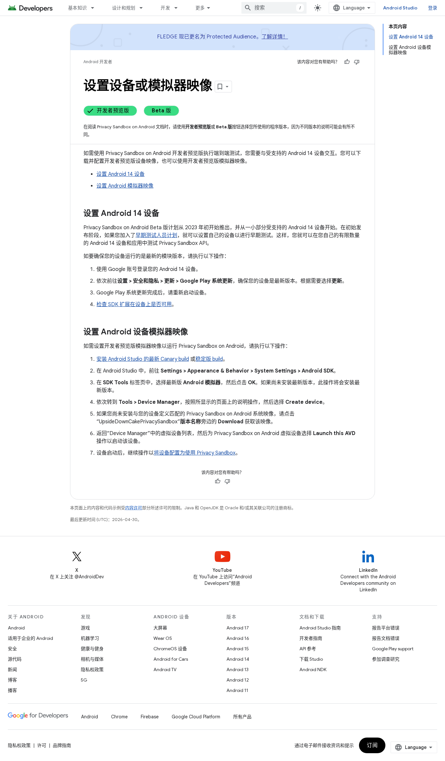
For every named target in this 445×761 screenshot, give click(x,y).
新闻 (12, 669)
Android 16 (237, 638)
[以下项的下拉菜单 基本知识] (95, 8)
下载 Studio (311, 659)
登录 (433, 8)
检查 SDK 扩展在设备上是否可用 (134, 304)
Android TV (165, 669)
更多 (200, 8)
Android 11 (237, 690)
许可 (41, 745)
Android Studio (400, 8)
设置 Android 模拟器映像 (124, 186)
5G (84, 680)
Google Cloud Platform (196, 717)
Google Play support (392, 649)
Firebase (150, 717)
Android (16, 628)
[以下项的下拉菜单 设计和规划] (144, 8)
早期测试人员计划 (156, 235)
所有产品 (242, 717)
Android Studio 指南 (320, 628)
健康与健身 (92, 649)
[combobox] (274, 8)
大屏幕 (160, 628)
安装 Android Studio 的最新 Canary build (142, 359)
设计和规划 (123, 8)
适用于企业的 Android (30, 638)
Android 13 (237, 669)
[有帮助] (347, 62)
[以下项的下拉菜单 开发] (179, 8)
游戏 (85, 628)
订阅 (372, 745)
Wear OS (162, 638)
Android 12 (237, 680)
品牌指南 (62, 745)
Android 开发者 (97, 61)
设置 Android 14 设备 (120, 174)
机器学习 (90, 638)
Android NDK (312, 669)
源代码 (15, 659)
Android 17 (237, 628)
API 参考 (307, 649)
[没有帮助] (357, 62)
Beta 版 (161, 110)
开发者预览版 (113, 110)
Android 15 (237, 649)
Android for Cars (170, 659)
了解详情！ (275, 37)
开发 (165, 8)
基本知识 (77, 8)
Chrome (119, 717)
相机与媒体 (92, 659)
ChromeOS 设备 (170, 649)
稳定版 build (209, 359)
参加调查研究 (385, 659)
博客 (12, 680)
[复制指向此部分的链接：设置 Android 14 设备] (165, 214)
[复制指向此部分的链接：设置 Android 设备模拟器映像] (194, 332)
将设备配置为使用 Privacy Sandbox (195, 453)
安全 (12, 649)
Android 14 (237, 659)
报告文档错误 (385, 638)
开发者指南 (310, 638)
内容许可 (133, 508)
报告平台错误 (385, 628)
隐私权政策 (92, 669)
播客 (12, 690)
